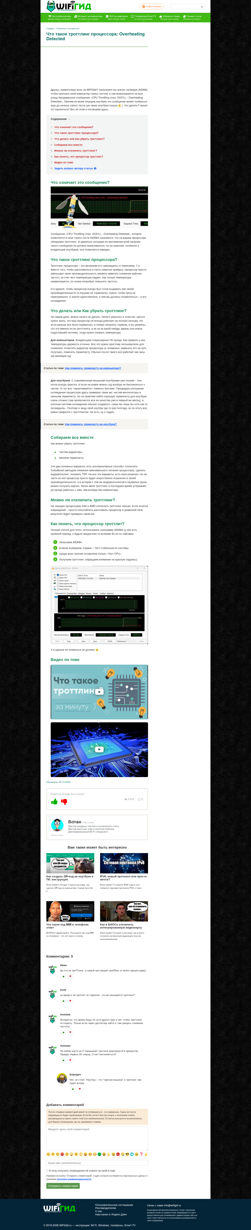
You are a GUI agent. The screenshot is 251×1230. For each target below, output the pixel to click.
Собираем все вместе (68, 145)
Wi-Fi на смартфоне (118, 17)
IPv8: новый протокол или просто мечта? (123, 877)
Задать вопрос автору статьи (73, 168)
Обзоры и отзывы (170, 17)
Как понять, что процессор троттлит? (78, 156)
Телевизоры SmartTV (145, 17)
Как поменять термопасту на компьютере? (93, 368)
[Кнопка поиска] (202, 6)
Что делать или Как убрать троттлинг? (79, 139)
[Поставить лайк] (54, 801)
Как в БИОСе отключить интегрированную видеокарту (121, 925)
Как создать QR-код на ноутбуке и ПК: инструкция (69, 877)
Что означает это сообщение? (73, 127)
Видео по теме (63, 162)
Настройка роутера (59, 17)
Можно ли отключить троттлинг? (75, 150)
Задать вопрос (154, 6)
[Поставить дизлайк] (64, 801)
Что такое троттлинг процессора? (76, 133)
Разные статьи (192, 17)
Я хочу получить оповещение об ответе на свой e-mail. (82, 1170)
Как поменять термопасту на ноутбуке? (91, 424)
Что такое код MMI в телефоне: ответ (67, 925)
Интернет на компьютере (89, 17)
